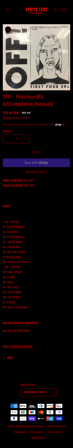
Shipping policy (38, 438)
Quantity (7, 131)
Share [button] (10, 357)
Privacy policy (37, 432)
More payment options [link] (36, 171)
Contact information (56, 426)
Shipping (7, 118)
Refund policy (21, 432)
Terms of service (54, 432)
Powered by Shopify (35, 426)
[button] (7, 10)
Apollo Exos (20, 426)
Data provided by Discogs (18, 346)
